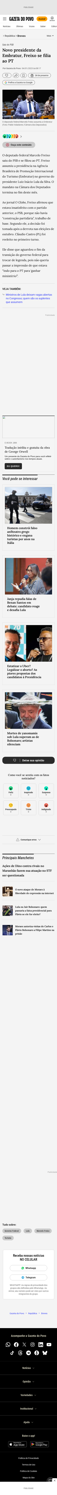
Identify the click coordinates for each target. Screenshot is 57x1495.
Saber (43, 26)
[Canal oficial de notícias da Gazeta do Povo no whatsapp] (8, 1344)
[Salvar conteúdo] (23, 75)
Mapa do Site (28, 1477)
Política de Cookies (28, 1471)
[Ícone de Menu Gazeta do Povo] (4, 18)
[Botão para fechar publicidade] (54, 1480)
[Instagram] (32, 1344)
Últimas (19, 26)
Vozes (31, 26)
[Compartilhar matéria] (16, 75)
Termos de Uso (28, 1464)
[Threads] (20, 1353)
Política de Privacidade (28, 1458)
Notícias (6, 26)
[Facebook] (16, 1344)
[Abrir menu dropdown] (53, 36)
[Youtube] (49, 1344)
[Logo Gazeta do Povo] (21, 19)
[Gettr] (36, 1353)
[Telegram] (28, 1353)
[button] (28, 841)
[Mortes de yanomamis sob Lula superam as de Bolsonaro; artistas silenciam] (28, 710)
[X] (24, 1344)
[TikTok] (12, 1353)
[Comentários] (6, 75)
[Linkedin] (40, 1344)
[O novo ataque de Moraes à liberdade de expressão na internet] (7, 891)
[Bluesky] (45, 1353)
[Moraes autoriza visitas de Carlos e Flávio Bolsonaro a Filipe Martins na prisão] (7, 930)
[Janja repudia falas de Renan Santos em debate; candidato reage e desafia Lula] (28, 576)
